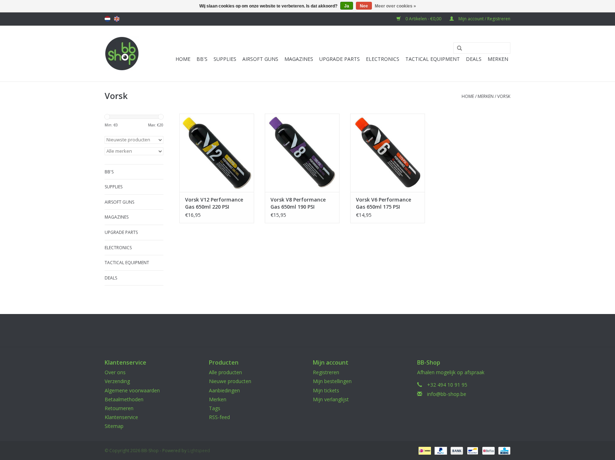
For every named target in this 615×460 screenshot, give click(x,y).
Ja (346, 6)
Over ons (115, 372)
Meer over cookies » (395, 6)
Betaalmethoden (124, 399)
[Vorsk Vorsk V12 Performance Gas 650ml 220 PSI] (216, 153)
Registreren (326, 372)
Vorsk (503, 96)
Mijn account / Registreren (483, 19)
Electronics (382, 59)
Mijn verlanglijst (331, 399)
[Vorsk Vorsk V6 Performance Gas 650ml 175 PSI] (387, 153)
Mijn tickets (326, 390)
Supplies (225, 59)
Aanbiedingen (224, 390)
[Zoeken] (457, 48)
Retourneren (119, 408)
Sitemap (114, 426)
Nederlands (107, 19)
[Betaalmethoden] (424, 450)
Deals (474, 59)
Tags (214, 408)
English (117, 19)
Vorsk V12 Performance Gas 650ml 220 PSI (214, 203)
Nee (364, 6)
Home (182, 59)
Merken (498, 59)
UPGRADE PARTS (339, 59)
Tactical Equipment (432, 59)
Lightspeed (199, 451)
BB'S (201, 59)
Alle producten (225, 372)
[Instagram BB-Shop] (314, 330)
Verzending (117, 381)
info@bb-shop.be (446, 394)
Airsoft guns (260, 59)
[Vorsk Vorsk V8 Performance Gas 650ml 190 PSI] (302, 153)
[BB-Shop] (122, 53)
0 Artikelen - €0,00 (423, 19)
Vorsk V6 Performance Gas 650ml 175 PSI (383, 203)
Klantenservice (121, 417)
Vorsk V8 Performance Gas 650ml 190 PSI (298, 203)
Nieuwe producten (230, 381)
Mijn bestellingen (332, 381)
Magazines (298, 59)
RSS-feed (219, 417)
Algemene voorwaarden (132, 390)
